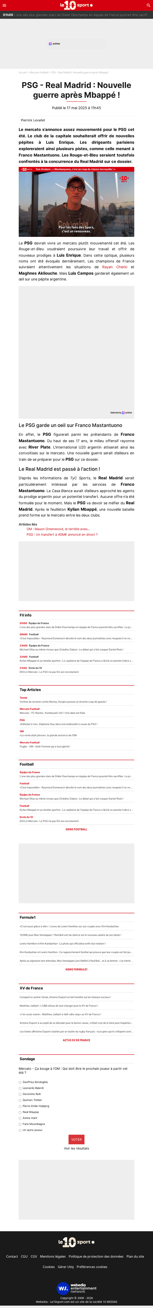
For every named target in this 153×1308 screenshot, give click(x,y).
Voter (76, 1140)
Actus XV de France (76, 1040)
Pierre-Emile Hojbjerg (36, 1106)
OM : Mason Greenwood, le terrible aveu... (58, 529)
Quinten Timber (32, 1100)
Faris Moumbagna (34, 1124)
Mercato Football (39, 72)
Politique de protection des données (96, 1256)
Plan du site (135, 1256)
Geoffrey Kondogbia (35, 1082)
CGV (34, 1256)
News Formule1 (76, 969)
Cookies (49, 1267)
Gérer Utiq (66, 1267)
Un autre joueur (32, 1130)
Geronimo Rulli (32, 1094)
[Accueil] (76, 5)
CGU (24, 1256)
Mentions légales (53, 1256)
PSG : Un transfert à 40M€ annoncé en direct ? (62, 534)
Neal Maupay (31, 1112)
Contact (12, 1256)
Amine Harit (30, 1118)
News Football (76, 829)
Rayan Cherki (114, 267)
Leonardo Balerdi (33, 1088)
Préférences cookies (92, 1267)
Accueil (23, 72)
